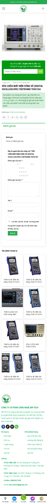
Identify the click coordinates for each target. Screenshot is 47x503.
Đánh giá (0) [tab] (9, 125)
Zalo (16, 100)
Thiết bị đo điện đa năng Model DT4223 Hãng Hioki (12, 378)
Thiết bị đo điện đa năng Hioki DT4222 (12, 280)
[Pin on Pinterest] (21, 118)
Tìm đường (5, 502)
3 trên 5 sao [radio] (14, 168)
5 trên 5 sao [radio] (14, 175)
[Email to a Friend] (17, 118)
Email (10, 211)
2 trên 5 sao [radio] (25, 164)
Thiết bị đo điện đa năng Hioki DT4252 (34, 280)
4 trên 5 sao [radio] (14, 172)
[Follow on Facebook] (3, 427)
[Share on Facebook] (8, 118)
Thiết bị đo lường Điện (21, 82)
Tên (10, 200)
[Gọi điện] (23, 497)
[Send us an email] (12, 427)
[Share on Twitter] (13, 118)
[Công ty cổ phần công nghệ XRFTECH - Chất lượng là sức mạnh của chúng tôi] (23, 8)
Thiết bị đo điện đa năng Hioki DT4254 (34, 313)
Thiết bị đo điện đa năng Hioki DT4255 (34, 377)
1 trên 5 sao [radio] (12, 164)
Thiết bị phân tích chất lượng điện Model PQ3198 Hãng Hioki (11, 315)
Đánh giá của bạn (15, 161)
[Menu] (3, 8)
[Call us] (16, 427)
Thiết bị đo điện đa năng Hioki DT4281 (12, 345)
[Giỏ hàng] (43, 8)
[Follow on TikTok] (8, 427)
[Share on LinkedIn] (26, 118)
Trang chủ (6, 82)
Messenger (33, 502)
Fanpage (6, 100)
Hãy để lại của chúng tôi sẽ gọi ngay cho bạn (25, 64)
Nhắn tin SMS (42, 502)
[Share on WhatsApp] (4, 118)
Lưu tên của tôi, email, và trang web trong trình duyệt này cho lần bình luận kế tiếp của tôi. (23, 225)
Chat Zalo (14, 502)
